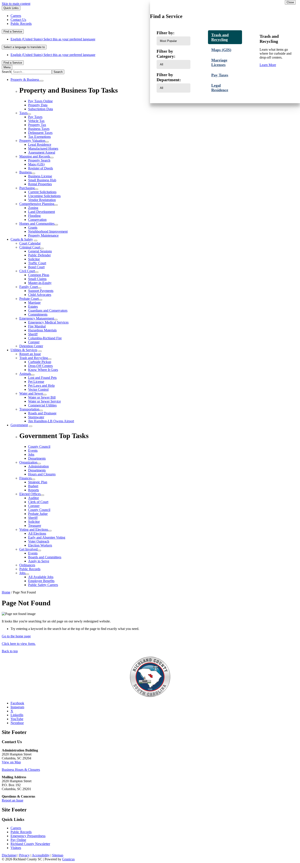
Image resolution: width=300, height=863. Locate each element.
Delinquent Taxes (40, 133)
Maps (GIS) (36, 164)
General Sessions (40, 251)
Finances (25, 478)
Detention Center (31, 346)
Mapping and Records (34, 156)
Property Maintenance (43, 235)
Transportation (29, 409)
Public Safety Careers (43, 585)
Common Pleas (38, 275)
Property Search (39, 160)
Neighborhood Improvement (48, 231)
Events (33, 553)
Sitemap (57, 855)
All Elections (37, 533)
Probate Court (29, 298)
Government (19, 425)
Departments (37, 470)
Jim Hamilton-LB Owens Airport (51, 421)
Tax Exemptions (39, 136)
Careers (16, 828)
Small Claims (37, 279)
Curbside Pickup (39, 362)
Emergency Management (36, 318)
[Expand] (41, 80)
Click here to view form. (19, 643)
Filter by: (166, 32)
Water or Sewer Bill (42, 397)
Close (290, 2)
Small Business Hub (42, 180)
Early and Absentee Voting (46, 537)
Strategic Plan (37, 482)
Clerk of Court (38, 502)
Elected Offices (30, 494)
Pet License (36, 381)
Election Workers (40, 545)
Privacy (24, 855)
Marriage (34, 302)
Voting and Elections (33, 529)
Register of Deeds (40, 168)
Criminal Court (29, 247)
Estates (33, 306)
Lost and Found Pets (42, 377)
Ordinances (27, 565)
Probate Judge (38, 514)
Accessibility (41, 855)
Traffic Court (37, 263)
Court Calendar (30, 243)
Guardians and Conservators (47, 310)
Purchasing (27, 188)
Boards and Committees (44, 557)
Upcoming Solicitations (44, 196)
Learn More (268, 65)
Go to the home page (16, 636)
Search (6, 72)
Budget (33, 486)
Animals (25, 374)
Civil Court (27, 271)
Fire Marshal (37, 326)
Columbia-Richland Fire (45, 338)
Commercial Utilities (42, 405)
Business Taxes (38, 129)
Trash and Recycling (33, 358)
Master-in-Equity (40, 283)
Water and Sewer (31, 393)
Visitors (16, 848)
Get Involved (28, 549)
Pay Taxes (35, 117)
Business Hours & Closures (21, 769)
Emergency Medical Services (48, 322)
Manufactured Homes (43, 148)
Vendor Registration (42, 200)
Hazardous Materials (42, 330)
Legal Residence (39, 144)
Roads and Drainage (42, 413)
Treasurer (34, 525)
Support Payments (40, 291)
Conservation (37, 219)
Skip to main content (16, 3)
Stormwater (36, 417)
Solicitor (34, 259)
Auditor (33, 498)
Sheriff (33, 334)
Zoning (33, 208)
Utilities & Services (24, 350)
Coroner (34, 342)
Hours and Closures (42, 474)
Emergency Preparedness (28, 836)
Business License (40, 176)
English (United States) (53, 39)
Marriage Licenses (219, 62)
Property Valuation (32, 140)
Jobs (22, 573)
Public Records (29, 569)
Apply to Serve (38, 561)
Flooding (34, 216)
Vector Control (38, 389)
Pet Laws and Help (41, 385)
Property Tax (37, 125)
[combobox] (24, 47)
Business (25, 172)
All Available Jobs (40, 577)
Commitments (37, 314)
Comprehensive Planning (36, 204)
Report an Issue (30, 354)
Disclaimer (9, 855)
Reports (33, 490)
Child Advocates (39, 295)
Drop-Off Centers (40, 366)
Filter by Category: (166, 54)
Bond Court (36, 267)
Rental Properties (40, 184)
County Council (39, 510)
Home (6, 592)
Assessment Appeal (41, 152)
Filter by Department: (169, 77)
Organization (28, 462)
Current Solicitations (42, 192)
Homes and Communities (36, 223)
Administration (38, 466)
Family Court (28, 287)
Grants (32, 227)
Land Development (41, 212)
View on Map (11, 762)
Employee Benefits (41, 581)
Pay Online (18, 840)
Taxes (23, 113)
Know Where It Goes (43, 370)
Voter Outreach (38, 541)
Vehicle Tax (36, 121)
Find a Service (13, 31)
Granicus (68, 859)
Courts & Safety (22, 239)
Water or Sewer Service (44, 401)
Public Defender (39, 255)
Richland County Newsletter (30, 844)
